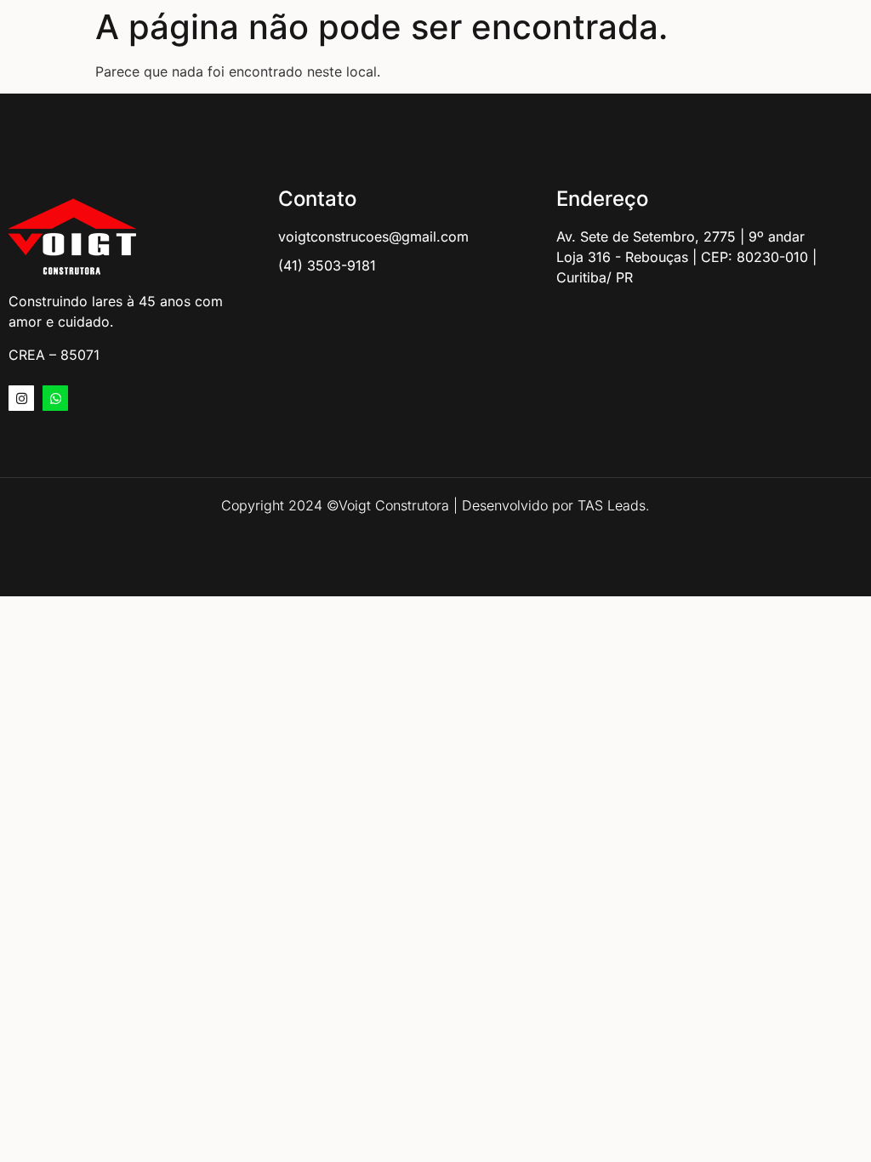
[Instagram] (21, 398)
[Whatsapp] (55, 398)
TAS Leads (612, 505)
